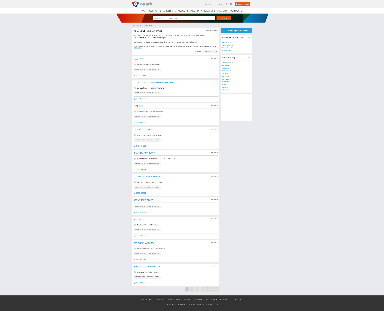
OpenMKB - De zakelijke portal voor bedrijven (142, 4)
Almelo (224, 73)
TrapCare (138, 106)
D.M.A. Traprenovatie (144, 153)
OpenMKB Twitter (231, 4)
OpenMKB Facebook (226, 4)
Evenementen (236, 11)
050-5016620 (141, 212)
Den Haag (225, 65)
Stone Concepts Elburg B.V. (148, 176)
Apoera (137, 219)
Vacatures (222, 11)
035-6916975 (141, 283)
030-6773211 (141, 75)
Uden (224, 87)
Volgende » (213, 289)
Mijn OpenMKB (243, 4)
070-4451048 (141, 259)
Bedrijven (153, 11)
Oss (223, 84)
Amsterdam (226, 63)
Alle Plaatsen (226, 90)
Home (134, 25)
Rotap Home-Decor (143, 200)
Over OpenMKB (147, 299)
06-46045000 (141, 122)
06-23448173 (141, 169)
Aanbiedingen (208, 11)
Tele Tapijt (139, 59)
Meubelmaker (226, 50)
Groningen (225, 68)
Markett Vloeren (142, 129)
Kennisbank (193, 11)
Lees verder (137, 48)
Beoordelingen (168, 11)
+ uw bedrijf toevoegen (236, 30)
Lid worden (209, 4)
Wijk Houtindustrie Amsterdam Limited (154, 82)
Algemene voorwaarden (196, 304)
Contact (220, 4)
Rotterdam (225, 71)
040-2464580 (141, 146)
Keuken (224, 42)
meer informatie (139, 69)
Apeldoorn (225, 76)
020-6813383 (141, 99)
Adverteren (209, 304)
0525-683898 (141, 193)
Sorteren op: (199, 51)
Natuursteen (226, 48)
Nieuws (181, 11)
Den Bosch (225, 82)
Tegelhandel (226, 45)
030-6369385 (141, 236)
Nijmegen (225, 79)
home (143, 11)
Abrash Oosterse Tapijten (147, 266)
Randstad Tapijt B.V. (144, 243)
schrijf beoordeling (153, 69)
